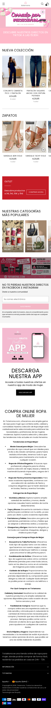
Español (5, 682)
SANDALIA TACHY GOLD (36, 156)
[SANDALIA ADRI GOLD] (13, 137)
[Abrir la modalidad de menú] (3, 3)
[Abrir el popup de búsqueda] (42, 3)
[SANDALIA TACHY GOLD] (35, 137)
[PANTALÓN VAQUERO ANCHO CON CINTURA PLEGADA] (35, 71)
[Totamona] (25, 4)
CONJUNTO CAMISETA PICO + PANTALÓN (12, 92)
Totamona (21, 685)
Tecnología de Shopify (11, 692)
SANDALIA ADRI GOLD (13, 156)
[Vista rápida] (21, 85)
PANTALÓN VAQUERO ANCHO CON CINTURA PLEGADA (35, 93)
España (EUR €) (21, 682)
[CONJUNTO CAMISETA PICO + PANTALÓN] (13, 71)
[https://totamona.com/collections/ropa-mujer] (25, 18)
